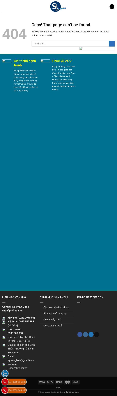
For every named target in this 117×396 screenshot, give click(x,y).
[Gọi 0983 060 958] (5, 390)
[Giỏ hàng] (112, 6)
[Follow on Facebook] (79, 334)
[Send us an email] (96, 334)
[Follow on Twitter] (91, 334)
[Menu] (4, 6)
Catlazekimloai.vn (17, 368)
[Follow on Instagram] (85, 334)
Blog (58, 387)
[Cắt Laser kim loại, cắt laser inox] (58, 6)
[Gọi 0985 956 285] (5, 381)
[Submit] (112, 44)
